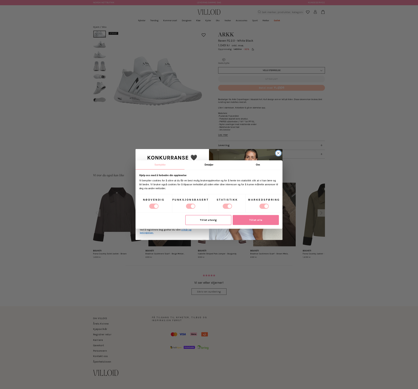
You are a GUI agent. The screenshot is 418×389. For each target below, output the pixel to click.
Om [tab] (258, 164)
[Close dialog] (278, 153)
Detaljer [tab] (209, 164)
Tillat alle (255, 220)
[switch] (190, 206)
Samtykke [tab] (160, 164)
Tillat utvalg (208, 220)
